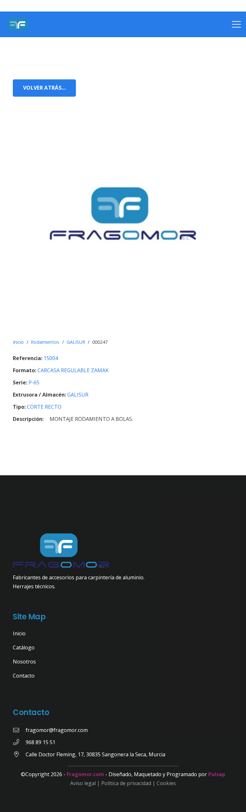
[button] (236, 24)
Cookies (166, 783)
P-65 (34, 382)
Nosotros (24, 661)
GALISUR (76, 342)
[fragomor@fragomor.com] (19, 730)
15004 (51, 358)
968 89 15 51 (40, 742)
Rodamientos (45, 342)
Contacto (24, 675)
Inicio (18, 342)
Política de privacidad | (129, 783)
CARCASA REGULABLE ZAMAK (73, 370)
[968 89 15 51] (19, 742)
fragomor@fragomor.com (57, 730)
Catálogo (24, 647)
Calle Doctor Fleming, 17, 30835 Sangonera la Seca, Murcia (95, 754)
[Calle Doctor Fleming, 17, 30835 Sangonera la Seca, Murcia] (19, 754)
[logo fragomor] (18, 24)
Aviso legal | (85, 783)
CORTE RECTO (44, 406)
